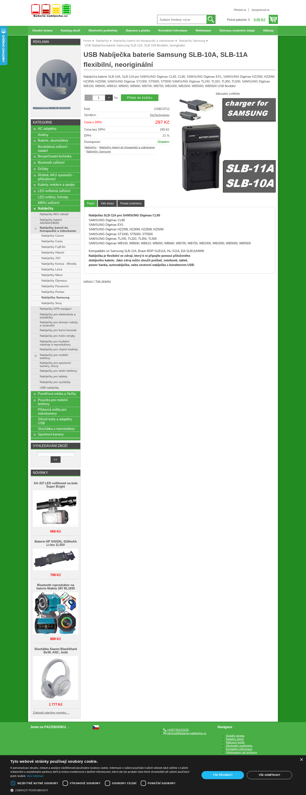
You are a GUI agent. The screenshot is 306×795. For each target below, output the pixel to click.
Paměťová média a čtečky (57, 394)
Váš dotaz (107, 203)
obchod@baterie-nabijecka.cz (186, 733)
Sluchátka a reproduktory (56, 429)
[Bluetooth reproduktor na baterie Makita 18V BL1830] (55, 613)
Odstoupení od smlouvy (241, 752)
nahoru (88, 281)
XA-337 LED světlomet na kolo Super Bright (56, 485)
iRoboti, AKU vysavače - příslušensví (56, 177)
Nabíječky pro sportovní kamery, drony (55, 364)
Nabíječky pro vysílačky (55, 382)
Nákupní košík (235, 742)
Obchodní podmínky (103, 30)
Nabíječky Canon (52, 235)
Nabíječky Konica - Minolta (58, 263)
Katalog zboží (70, 30)
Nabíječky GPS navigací (55, 308)
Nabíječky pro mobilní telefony (54, 356)
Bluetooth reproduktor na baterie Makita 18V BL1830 (55, 586)
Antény (43, 135)
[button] (102, 790)
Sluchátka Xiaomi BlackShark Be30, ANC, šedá (55, 650)
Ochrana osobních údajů (237, 30)
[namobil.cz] (55, 101)
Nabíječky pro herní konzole (58, 330)
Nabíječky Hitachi (52, 252)
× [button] (301, 759)
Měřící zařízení (48, 203)
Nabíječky (91, 147)
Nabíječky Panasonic (55, 286)
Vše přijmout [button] (223, 775)
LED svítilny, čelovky (53, 197)
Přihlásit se (240, 10)
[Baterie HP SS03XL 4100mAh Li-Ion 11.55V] (55, 560)
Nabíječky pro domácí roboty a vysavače (59, 324)
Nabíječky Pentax (52, 291)
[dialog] (153, 775)
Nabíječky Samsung (98, 151)
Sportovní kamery (51, 434)
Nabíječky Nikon (52, 275)
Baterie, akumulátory (53, 140)
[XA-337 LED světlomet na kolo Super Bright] (55, 509)
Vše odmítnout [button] (269, 775)
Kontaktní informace (172, 30)
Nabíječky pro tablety (53, 376)
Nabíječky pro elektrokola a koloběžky (58, 316)
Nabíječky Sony (51, 303)
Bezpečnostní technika (54, 156)
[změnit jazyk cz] (96, 728)
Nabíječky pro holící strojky (57, 335)
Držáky (43, 169)
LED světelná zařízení (54, 191)
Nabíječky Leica (51, 269)
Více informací (35, 776)
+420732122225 (177, 729)
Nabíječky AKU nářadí (54, 214)
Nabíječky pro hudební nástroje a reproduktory (55, 343)
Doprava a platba (138, 30)
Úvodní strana (42, 30)
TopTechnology (159, 115)
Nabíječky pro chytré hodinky (59, 349)
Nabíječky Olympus (54, 280)
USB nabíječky (49, 387)
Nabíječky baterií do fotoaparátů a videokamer (127, 147)
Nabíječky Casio (52, 241)
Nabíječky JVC (51, 258)
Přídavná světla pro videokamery (52, 411)
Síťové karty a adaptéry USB (55, 421)
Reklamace (203, 30)
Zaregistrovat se (260, 10)
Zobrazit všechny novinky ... (51, 712)
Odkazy (268, 30)
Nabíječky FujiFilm (53, 246)
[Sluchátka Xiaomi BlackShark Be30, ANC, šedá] (55, 678)
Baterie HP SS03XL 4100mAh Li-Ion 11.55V (56, 543)
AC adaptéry (47, 128)
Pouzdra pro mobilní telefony (53, 402)
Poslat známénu (131, 203)
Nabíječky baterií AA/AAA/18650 (51, 221)
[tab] (90, 203)
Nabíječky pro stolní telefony (58, 370)
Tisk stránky (103, 281)
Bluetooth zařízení (51, 162)
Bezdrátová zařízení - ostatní (53, 148)
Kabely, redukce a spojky (56, 184)
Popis (90, 203)
